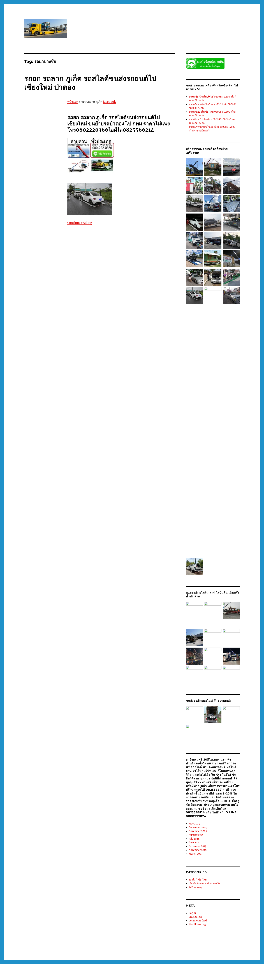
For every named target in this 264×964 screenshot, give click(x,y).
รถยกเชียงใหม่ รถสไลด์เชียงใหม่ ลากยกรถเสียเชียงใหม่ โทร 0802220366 (62, 948)
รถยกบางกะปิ (47, 360)
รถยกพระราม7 (31, 454)
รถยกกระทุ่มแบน (37, 281)
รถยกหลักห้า (43, 560)
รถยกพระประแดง (43, 439)
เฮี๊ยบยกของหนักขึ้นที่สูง (36, 692)
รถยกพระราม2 (47, 443)
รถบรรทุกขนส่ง (37, 194)
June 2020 (194, 842)
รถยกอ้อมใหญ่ (41, 567)
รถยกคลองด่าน (32, 299)
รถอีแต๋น (50, 605)
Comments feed (198, 920)
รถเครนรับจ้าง (48, 624)
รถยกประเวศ (39, 424)
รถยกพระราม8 (48, 454)
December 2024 (198, 827)
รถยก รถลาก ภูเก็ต (41, 258)
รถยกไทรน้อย (31, 594)
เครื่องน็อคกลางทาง (44, 688)
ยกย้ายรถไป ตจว (47, 156)
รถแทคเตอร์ (44, 654)
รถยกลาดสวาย (31, 503)
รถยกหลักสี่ (30, 560)
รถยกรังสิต (48, 484)
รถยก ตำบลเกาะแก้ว (45, 232)
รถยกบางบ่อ (38, 375)
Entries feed (195, 916)
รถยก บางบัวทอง (42, 243)
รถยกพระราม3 (31, 447)
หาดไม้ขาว (47, 680)
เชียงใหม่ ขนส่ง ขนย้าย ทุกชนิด (40, 106)
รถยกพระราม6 (48, 450)
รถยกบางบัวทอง (38, 379)
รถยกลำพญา (44, 507)
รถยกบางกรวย (37, 352)
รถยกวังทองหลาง (45, 511)
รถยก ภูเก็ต (30, 254)
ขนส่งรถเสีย (37, 126)
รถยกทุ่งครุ (36, 337)
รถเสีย (46, 635)
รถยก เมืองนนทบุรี (33, 277)
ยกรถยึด (33, 171)
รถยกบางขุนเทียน (33, 364)
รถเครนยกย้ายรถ (41, 620)
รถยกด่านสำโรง (46, 326)
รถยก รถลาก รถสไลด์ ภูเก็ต (38, 262)
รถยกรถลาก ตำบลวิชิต (40, 477)
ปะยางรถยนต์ (42, 145)
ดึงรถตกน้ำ (29, 137)
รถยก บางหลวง (46, 247)
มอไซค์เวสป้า (31, 156)
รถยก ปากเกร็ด (47, 250)
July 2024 (194, 838)
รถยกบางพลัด (48, 382)
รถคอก (47, 179)
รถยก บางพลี (30, 247)
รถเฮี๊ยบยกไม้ (48, 646)
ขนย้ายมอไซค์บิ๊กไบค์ (44, 118)
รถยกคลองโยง (47, 311)
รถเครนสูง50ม (31, 628)
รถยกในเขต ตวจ (45, 590)
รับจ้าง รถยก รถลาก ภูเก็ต (37, 662)
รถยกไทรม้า (46, 594)
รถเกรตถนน (40, 609)
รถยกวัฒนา (30, 514)
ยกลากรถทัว (44, 171)
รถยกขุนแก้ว (49, 296)
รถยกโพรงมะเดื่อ (39, 586)
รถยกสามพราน (41, 545)
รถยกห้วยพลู (41, 563)
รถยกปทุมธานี (41, 420)
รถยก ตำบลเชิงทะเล (34, 235)
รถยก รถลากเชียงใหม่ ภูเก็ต (38, 266)
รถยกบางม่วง (46, 390)
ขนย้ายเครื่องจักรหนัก (35, 122)
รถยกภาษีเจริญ (42, 465)
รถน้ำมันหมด (42, 190)
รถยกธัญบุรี (36, 341)
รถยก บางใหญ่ (31, 250)
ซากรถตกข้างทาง (44, 134)
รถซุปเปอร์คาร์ (45, 183)
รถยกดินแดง (30, 330)
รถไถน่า (51, 658)
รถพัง (37, 198)
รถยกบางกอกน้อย (41, 356)
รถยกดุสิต (43, 330)
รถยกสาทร (42, 541)
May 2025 (194, 823)
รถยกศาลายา (31, 518)
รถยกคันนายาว (32, 315)
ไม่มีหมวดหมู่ (195, 887)
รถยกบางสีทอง (44, 398)
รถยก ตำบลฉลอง (45, 205)
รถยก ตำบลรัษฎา (38, 220)
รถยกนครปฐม (43, 345)
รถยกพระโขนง (38, 462)
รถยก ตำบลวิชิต (45, 224)
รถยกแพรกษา (31, 582)
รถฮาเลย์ (28, 609)
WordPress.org (197, 924)
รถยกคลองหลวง (46, 307)
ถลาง (38, 137)
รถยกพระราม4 (48, 447)
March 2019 (195, 853)
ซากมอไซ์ (29, 134)
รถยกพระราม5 (31, 450)
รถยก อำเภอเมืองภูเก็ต (42, 273)
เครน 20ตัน (30, 684)
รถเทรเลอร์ (47, 631)
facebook (109, 101)
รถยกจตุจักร (37, 318)
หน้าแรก (72, 101)
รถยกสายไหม (41, 548)
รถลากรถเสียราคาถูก (35, 601)
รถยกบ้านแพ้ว (44, 416)
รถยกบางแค (41, 409)
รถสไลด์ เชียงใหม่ (198, 879)
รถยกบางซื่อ (41, 371)
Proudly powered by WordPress (120, 948)
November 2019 (198, 850)
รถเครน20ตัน (36, 616)
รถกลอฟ (38, 179)
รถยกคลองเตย (31, 311)
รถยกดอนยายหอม (43, 322)
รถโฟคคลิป (40, 658)
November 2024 (198, 831)
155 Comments (32, 712)
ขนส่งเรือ (37, 130)
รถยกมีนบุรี (38, 469)
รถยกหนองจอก (45, 552)
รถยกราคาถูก (31, 488)
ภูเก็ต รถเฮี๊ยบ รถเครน (43, 152)
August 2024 (196, 834)
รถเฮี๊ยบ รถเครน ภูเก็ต (35, 643)
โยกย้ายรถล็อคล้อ (38, 699)
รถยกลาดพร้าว (46, 499)
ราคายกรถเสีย (36, 673)
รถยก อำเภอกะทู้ (32, 269)
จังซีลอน (47, 130)
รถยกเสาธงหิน (47, 579)
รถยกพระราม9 (32, 458)
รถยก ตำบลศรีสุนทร (34, 228)
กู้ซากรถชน (30, 111)
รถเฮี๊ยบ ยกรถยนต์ (44, 639)
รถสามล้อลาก (38, 605)
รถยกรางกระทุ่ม (47, 488)
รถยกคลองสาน (37, 303)
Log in (192, 913)
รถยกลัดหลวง (45, 496)
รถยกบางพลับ (31, 386)
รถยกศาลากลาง (45, 514)
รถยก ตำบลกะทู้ (39, 201)
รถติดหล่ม (48, 186)
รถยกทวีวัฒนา (40, 333)
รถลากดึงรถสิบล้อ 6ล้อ (44, 597)
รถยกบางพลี (45, 386)
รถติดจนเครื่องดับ (33, 186)
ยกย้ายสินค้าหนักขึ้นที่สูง (36, 160)
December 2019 (198, 846)
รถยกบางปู (34, 382)
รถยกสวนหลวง (44, 530)
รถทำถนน (29, 190)
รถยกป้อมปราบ (42, 428)
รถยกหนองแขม (46, 556)
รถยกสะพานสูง (47, 533)
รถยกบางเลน (36, 405)
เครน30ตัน (42, 684)
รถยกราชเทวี (31, 492)
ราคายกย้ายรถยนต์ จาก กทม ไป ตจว (39, 669)
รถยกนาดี (41, 348)
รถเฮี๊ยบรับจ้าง (31, 650)
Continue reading (79, 222)
